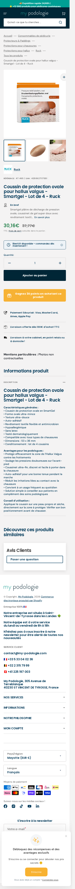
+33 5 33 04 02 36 (20, 652)
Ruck (38, 50)
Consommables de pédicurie (34, 35)
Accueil (8, 35)
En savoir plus (42, 209)
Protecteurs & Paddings (17, 40)
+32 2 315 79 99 (18, 658)
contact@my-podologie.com (25, 646)
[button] (5, 14)
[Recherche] (61, 22)
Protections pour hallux (17, 50)
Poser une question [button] (25, 552)
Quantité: (9, 247)
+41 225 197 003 (19, 664)
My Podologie (25, 589)
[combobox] (35, 22)
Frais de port (15, 223)
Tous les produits (13, 55)
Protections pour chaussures (20, 45)
